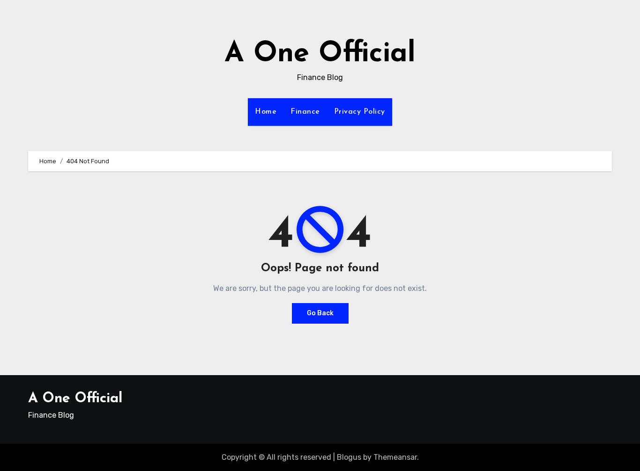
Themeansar (395, 457)
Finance (305, 112)
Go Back (320, 313)
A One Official (320, 54)
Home (265, 112)
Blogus (349, 457)
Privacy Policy (359, 112)
